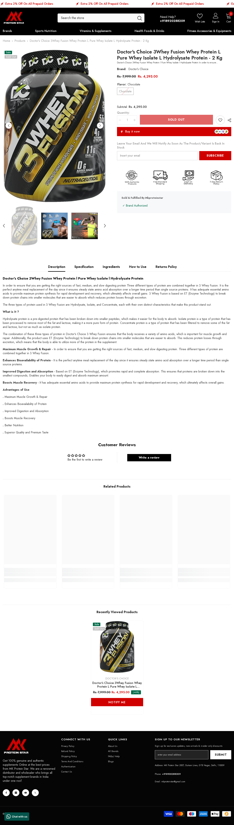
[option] (54, 125)
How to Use (137, 266)
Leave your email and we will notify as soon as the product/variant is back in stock (170, 146)
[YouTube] (25, 792)
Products (19, 41)
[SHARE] (228, 120)
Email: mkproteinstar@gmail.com (170, 781)
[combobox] (96, 18)
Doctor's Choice (138, 69)
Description (56, 266)
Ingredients (111, 266)
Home (6, 41)
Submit (221, 755)
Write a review (149, 457)
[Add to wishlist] (220, 120)
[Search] (101, 18)
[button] (8, 125)
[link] (30, 574)
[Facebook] (6, 792)
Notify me (116, 702)
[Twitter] (35, 792)
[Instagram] (15, 792)
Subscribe (215, 155)
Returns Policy (166, 266)
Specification (84, 266)
